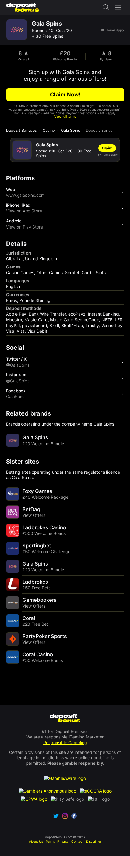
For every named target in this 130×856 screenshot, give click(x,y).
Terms (50, 842)
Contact (77, 842)
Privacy (63, 842)
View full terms (65, 116)
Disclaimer (93, 842)
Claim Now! (65, 95)
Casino (49, 130)
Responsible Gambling (65, 742)
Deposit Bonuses (21, 130)
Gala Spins (70, 130)
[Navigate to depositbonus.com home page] (65, 718)
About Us (36, 842)
